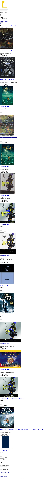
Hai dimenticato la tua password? (4, 21)
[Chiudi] (0, 14)
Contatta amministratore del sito (4, 472)
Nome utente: (2, 18)
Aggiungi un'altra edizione (4, 466)
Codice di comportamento (3, 475)
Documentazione (2, 473)
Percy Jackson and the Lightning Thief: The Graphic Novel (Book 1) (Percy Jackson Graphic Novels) (21, 429)
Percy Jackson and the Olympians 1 (7, 79)
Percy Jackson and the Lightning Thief (8, 50)
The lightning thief (4, 450)
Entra (1, 23)
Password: (1, 19)
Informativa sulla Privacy (3, 476)
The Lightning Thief (4, 106)
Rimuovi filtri (8, 27)
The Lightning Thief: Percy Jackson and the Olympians (12, 398)
